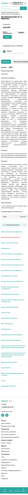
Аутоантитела (5, 312)
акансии (4, 473)
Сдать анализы (5, 423)
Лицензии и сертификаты (5, 460)
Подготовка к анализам (5, 432)
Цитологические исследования (11, 340)
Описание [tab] (6, 61)
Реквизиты (4, 478)
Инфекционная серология (9, 318)
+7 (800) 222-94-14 (17, 2)
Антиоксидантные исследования (11, 270)
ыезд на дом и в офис (5, 426)
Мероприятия (5, 451)
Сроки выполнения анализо (5, 437)
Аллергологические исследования (12, 281)
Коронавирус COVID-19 (8, 386)
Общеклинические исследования (11, 232)
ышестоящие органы (5, 465)
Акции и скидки (5, 443)
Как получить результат (5, 434)
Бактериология (6, 329)
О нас (3, 457)
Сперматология (6, 367)
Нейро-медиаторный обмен (9, 307)
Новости (3, 468)
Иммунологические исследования (12, 334)
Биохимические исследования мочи (12, 265)
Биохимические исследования (10, 237)
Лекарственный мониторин (10, 294)
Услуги (3, 380)
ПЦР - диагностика (7, 323)
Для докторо (5, 448)
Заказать (7, 37)
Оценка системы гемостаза (9, 243)
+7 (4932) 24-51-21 (17, 4)
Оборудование (5, 462)
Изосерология (5, 248)
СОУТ (2, 476)
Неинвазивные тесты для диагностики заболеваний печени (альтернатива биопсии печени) (13, 354)
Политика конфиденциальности (5, 470)
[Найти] (23, 8)
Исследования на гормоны (9, 276)
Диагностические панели (9, 362)
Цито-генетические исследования (12, 254)
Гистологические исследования (11, 259)
